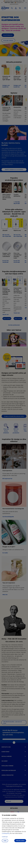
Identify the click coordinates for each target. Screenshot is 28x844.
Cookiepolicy (6, 833)
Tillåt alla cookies (20, 840)
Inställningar (5, 836)
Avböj (5, 840)
